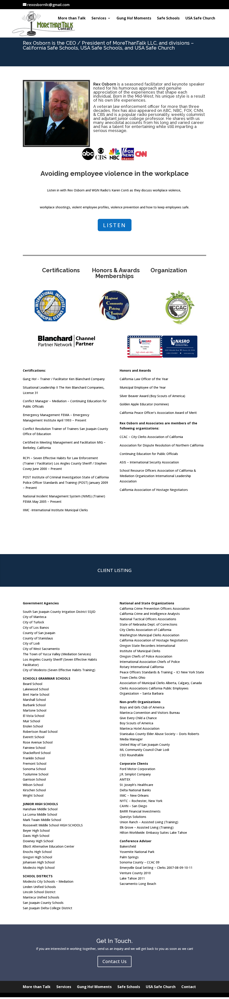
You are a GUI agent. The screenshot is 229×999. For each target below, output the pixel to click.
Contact (65, 29)
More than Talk (72, 19)
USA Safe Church (200, 19)
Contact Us (114, 961)
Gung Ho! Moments (134, 19)
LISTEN (114, 225)
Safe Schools (168, 19)
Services (98, 19)
